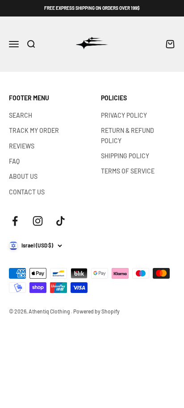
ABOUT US (23, 176)
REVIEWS (21, 146)
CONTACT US (27, 192)
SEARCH (20, 115)
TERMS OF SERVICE (128, 171)
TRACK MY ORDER (34, 130)
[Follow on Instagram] (38, 221)
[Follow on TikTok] (60, 221)
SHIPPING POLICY (125, 156)
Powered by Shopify (96, 311)
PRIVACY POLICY (124, 115)
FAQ (14, 161)
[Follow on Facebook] (15, 221)
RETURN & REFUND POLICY (127, 135)
